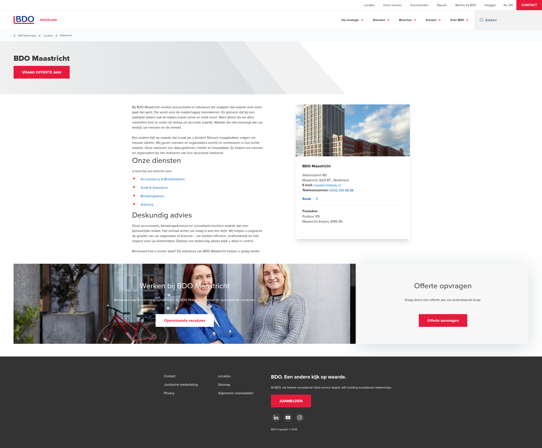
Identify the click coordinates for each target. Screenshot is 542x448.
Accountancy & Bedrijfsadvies (163, 179)
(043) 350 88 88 (342, 190)
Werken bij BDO (465, 5)
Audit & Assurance (154, 187)
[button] (529, 5)
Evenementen (419, 5)
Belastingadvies (152, 196)
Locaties (369, 5)
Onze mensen (392, 5)
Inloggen (490, 5)
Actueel (431, 20)
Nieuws (442, 5)
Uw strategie (350, 20)
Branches (405, 20)
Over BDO (457, 20)
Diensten (379, 20)
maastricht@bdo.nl (327, 185)
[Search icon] (481, 20)
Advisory (147, 204)
